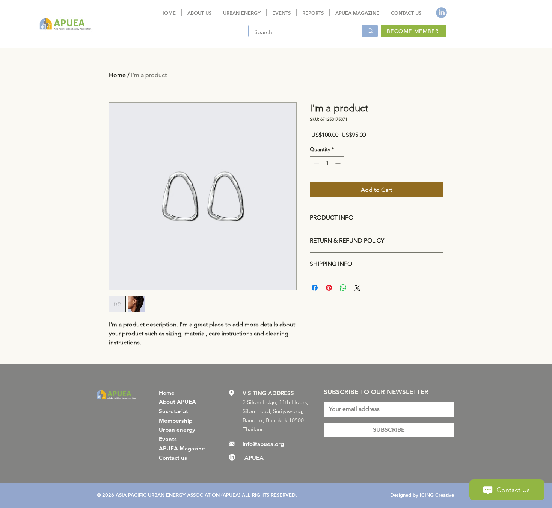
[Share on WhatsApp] (343, 287)
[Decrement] (315, 163)
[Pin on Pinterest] (328, 287)
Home (117, 75)
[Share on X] (357, 287)
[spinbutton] (327, 163)
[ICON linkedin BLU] (441, 12)
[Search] (370, 31)
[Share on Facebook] (314, 287)
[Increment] (338, 163)
